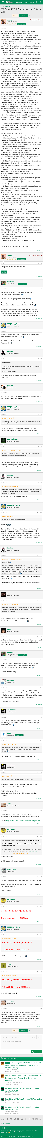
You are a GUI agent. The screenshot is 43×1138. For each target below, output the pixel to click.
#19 (41, 811)
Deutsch (8, 1128)
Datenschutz (29, 1131)
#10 (41, 512)
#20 (41, 836)
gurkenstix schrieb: (8, 938)
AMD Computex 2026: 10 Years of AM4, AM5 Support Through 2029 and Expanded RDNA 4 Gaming (23, 1065)
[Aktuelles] (37, 2)
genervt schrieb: (7, 418)
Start (2, 1133)
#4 (41, 331)
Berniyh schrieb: (7, 516)
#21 (41, 877)
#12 (41, 600)
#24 (41, 971)
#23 (41, 934)
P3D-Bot (7, 1093)
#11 (41, 555)
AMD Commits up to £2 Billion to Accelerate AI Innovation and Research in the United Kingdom (23, 1078)
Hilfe (35, 1131)
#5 (41, 359)
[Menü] (2, 2)
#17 (41, 740)
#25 (41, 1009)
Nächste (22, 16)
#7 (41, 414)
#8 (41, 446)
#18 (41, 772)
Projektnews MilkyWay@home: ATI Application (23, 1099)
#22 (41, 906)
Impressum (4, 1131)
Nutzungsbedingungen (17, 1131)
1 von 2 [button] (15, 16)
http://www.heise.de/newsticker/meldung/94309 (23, 820)
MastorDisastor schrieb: (9, 486)
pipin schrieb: (6, 776)
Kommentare (15, 1069)
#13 (41, 636)
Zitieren (39, 250)
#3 (41, 289)
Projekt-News (14, 1093)
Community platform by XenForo (17, 1136)
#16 (41, 717)
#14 (41, 660)
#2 (41, 263)
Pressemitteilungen (17, 1082)
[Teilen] (38, 28)
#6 (41, 393)
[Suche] (41, 2)
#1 (41, 28)
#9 (41, 482)
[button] (3, 1037)
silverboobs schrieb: (8, 744)
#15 (41, 687)
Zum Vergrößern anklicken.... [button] (21, 853)
